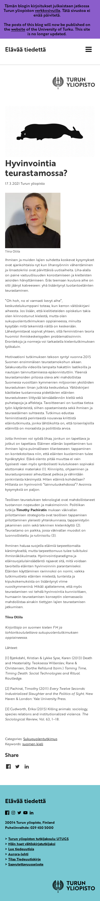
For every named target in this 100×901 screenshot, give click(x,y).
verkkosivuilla (47, 10)
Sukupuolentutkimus (40, 738)
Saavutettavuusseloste (25, 864)
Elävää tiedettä (25, 49)
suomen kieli (32, 743)
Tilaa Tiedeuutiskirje (24, 859)
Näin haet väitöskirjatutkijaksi (31, 843)
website (18, 29)
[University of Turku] (73, 891)
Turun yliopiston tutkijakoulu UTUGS (38, 838)
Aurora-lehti (18, 854)
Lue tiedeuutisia (21, 848)
